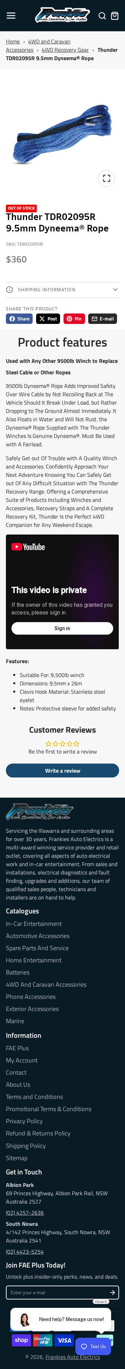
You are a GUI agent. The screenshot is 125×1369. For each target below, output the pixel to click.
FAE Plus (17, 1048)
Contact (16, 1072)
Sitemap (16, 1158)
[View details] (40, 812)
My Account (22, 1060)
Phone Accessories (31, 996)
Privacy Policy (24, 1121)
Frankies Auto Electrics (72, 1357)
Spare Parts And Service (37, 948)
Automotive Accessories (37, 935)
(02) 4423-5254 (25, 1251)
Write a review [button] (62, 770)
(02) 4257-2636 (25, 1212)
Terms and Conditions (34, 1096)
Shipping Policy (26, 1145)
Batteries (18, 972)
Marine (15, 1021)
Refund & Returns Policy (38, 1133)
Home (13, 41)
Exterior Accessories (32, 1008)
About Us (18, 1084)
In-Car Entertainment (34, 923)
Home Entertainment (33, 960)
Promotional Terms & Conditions (48, 1109)
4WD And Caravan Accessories (46, 984)
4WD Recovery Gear (65, 50)
